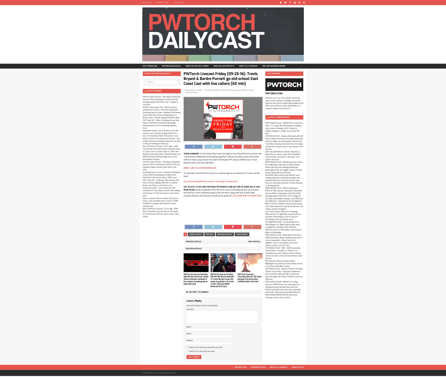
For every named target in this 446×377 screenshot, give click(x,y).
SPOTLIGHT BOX (191, 93)
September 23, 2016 (194, 90)
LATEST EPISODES (213, 90)
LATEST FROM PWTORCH (279, 117)
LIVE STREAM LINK (149, 66)
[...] (290, 108)
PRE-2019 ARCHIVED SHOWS (273, 66)
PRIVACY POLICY (298, 367)
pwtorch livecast (225, 234)
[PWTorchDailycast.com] (223, 34)
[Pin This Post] (233, 147)
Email (189, 334)
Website (190, 340)
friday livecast (196, 234)
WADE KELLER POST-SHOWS (197, 66)
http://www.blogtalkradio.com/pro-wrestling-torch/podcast (211, 181)
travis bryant (242, 234)
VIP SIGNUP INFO (178, 2)
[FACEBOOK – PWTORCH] (290, 2)
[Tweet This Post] (213, 147)
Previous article (193, 242)
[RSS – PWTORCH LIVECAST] (304, 2)
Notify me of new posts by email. (202, 351)
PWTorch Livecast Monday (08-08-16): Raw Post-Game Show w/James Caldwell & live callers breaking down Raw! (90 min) (196, 279)
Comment (190, 309)
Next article (254, 242)
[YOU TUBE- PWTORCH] (295, 2)
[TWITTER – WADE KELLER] (285, 2)
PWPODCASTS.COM (258, 367)
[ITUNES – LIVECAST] (299, 2)
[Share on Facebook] (193, 147)
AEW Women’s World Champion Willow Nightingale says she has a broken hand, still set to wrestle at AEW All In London (284, 263)
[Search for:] (162, 82)
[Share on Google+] (252, 147)
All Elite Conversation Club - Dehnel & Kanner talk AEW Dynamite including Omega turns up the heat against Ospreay (161, 156)
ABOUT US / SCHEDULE (248, 66)
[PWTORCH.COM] (284, 89)
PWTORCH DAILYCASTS (171, 66)
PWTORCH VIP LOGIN (162, 2)
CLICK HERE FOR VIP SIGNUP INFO (246, 196)
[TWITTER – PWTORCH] (281, 2)
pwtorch (209, 234)
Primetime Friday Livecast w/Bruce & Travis (237, 90)
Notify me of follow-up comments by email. (206, 347)
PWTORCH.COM (147, 2)
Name (189, 327)
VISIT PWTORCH (273, 74)
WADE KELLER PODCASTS (223, 66)
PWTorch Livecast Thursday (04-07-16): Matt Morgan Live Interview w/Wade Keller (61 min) (250, 278)
